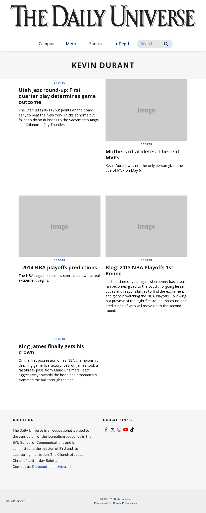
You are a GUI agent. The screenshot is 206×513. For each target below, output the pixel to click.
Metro (72, 43)
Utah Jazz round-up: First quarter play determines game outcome (57, 96)
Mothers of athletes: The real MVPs (142, 154)
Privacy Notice (102, 502)
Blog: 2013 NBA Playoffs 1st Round (139, 270)
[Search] (166, 43)
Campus (46, 43)
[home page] (103, 21)
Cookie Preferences (125, 502)
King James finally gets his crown (51, 349)
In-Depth (122, 43)
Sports (95, 43)
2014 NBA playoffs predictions (59, 267)
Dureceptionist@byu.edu (52, 466)
